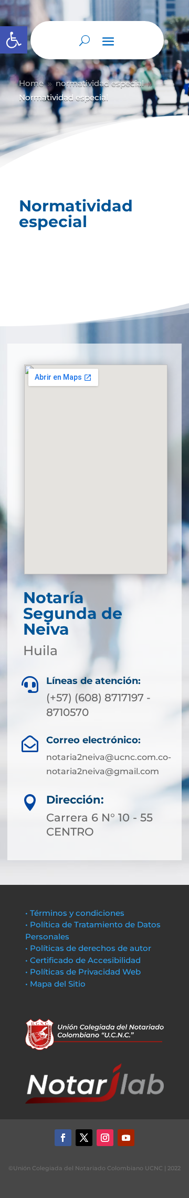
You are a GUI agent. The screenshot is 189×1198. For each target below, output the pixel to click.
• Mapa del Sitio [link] (56, 984)
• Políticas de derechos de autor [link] (88, 948)
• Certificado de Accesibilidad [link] (83, 960)
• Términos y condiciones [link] (74, 913)
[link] (13, 40)
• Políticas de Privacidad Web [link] (83, 972)
